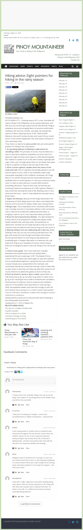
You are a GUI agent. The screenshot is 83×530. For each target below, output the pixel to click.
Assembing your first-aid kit (15, 318)
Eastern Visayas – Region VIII (68, 156)
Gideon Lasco (20, 83)
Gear (37, 66)
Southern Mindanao (65, 162)
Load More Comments (30, 504)
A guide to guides (11, 311)
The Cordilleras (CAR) (66, 123)
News (23, 66)
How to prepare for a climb (15, 313)
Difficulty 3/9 (63, 87)
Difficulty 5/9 (63, 93)
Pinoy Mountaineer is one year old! (11, 332)
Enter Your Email (64, 239)
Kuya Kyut (16, 411)
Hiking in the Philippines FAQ (68, 57)
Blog (61, 66)
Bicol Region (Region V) (66, 141)
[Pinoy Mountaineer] (34, 45)
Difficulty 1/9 (63, 81)
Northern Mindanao (65, 159)
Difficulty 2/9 (63, 84)
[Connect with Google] (18, 372)
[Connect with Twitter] (21, 372)
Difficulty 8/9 (63, 103)
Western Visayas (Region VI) (68, 144)
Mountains (13, 66)
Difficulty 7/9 (63, 99)
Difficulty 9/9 (63, 106)
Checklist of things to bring (15, 316)
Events (30, 66)
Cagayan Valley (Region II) (67, 126)
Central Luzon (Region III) (67, 129)
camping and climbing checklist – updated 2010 (46, 333)
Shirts (54, 66)
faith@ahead (16, 478)
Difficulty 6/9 (63, 96)
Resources (45, 66)
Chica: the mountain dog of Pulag (30, 341)
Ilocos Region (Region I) (66, 120)
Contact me (75, 60)
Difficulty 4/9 (63, 90)
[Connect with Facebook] (15, 372)
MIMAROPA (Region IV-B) (67, 138)
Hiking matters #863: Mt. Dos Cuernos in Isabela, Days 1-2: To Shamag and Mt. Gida (31, 38)
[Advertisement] (41, 15)
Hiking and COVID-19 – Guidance (67, 55)
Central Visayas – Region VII (68, 153)
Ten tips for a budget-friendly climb (18, 308)
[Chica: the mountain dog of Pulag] (30, 329)
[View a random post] (77, 66)
